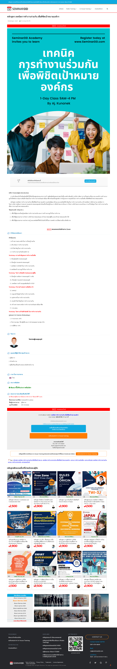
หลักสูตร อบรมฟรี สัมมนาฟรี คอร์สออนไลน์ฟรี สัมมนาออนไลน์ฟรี (23, 2)
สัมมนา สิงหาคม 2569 (20, 600)
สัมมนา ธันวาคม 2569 (20, 611)
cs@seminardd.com (96, 651)
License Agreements (58, 662)
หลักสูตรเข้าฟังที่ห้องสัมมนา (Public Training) (53, 641)
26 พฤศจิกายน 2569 (19, 536)
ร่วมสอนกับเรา (99, 9)
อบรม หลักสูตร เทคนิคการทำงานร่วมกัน (96, 460)
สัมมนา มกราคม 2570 (20, 613)
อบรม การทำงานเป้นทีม (77, 460)
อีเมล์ (91, 648)
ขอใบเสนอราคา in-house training (58, 436)
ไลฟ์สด (44, 536)
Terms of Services (30, 662)
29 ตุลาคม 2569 (69, 497)
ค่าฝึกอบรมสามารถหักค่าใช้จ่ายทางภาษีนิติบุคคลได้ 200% (58, 424)
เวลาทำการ (93, 655)
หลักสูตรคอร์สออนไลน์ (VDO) (51, 645)
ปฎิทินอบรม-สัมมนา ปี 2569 (51, 651)
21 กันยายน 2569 (69, 576)
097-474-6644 (95, 644)
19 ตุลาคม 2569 (94, 536)
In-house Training (85, 9)
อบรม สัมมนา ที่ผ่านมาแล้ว (20, 621)
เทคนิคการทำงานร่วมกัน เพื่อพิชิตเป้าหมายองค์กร (56, 460)
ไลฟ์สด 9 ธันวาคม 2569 (19, 576)
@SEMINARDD (75, 653)
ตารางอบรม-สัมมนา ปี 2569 (65, 2)
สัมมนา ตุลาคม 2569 (20, 606)
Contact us (97, 637)
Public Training (71, 9)
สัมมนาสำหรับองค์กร (45, 2)
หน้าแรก (61, 9)
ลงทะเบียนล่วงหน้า (90, 181)
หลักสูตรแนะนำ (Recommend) (52, 637)
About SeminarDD (30, 663)
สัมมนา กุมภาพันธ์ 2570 (20, 616)
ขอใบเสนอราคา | (54, 2)
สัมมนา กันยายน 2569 (20, 603)
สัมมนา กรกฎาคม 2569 (20, 598)
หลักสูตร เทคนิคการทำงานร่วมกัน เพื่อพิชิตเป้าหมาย (27, 460)
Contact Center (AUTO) (97, 642)
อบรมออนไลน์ (26, 462)
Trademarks (48, 662)
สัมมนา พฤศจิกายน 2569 (20, 608)
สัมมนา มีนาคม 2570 (19, 618)
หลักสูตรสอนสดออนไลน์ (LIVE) (52, 648)
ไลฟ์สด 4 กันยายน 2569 (19, 497)
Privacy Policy (40, 662)
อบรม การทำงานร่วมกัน (14, 462)
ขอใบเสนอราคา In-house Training (87, 454)
